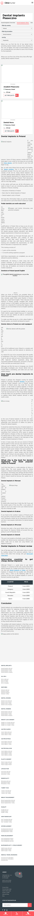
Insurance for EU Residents (7, 857)
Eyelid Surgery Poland (6, 849)
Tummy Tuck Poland (6, 792)
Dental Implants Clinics (23, 22)
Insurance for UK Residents (7, 858)
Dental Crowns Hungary (6, 704)
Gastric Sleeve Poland (6, 733)
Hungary (22, 381)
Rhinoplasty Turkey (5, 783)
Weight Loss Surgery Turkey (7, 725)
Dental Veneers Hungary (6, 715)
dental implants (9, 169)
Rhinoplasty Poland (5, 782)
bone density (8, 163)
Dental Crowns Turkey (6, 703)
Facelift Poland (4, 811)
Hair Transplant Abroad (6, 819)
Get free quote (9, 95)
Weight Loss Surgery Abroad (7, 722)
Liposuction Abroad (5, 771)
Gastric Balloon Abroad (6, 751)
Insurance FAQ (4, 860)
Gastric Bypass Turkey (6, 744)
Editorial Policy (5, 894)
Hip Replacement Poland (6, 830)
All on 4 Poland (4, 680)
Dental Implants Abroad (6, 668)
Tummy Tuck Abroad (6, 790)
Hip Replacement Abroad (7, 829)
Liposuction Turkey (5, 774)
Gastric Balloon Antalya (6, 754)
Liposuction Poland (5, 772)
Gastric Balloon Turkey (6, 753)
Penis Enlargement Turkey (7, 839)
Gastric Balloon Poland (6, 752)
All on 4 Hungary (5, 683)
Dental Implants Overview (8, 22)
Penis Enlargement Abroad (7, 841)
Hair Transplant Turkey (6, 821)
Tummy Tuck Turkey (6, 793)
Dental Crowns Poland (6, 702)
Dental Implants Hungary (6, 672)
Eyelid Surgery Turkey (6, 850)
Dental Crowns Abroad (6, 700)
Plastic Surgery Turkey (6, 763)
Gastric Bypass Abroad (6, 741)
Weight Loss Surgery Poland (7, 723)
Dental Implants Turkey (6, 670)
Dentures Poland (5, 691)
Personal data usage (6, 889)
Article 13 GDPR (5, 892)
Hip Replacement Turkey (6, 831)
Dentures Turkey (5, 693)
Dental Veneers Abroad (6, 711)
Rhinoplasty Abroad (5, 781)
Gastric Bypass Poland (6, 742)
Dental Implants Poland (6, 669)
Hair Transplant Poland (6, 820)
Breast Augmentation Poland (8, 801)
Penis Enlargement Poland (7, 838)
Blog (3, 895)
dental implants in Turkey (18, 570)
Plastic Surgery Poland (6, 764)
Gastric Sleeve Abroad (6, 732)
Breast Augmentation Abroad (8, 800)
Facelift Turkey (4, 812)
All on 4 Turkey (4, 681)
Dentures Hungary (5, 692)
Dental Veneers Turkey (6, 714)
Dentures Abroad (5, 690)
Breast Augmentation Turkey (8, 802)
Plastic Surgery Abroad (6, 762)
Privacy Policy (5, 887)
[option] (17, 73)
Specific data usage (6, 890)
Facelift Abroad (4, 809)
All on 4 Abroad (4, 679)
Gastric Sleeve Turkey (6, 734)
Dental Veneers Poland (6, 712)
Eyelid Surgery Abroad (6, 848)
